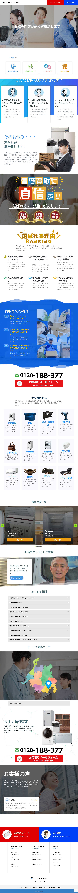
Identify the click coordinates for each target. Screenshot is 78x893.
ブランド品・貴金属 (15, 859)
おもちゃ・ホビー (14, 866)
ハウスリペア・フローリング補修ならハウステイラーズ (59, 862)
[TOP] (39, 825)
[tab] (39, 598)
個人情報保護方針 (52, 887)
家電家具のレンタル (57, 859)
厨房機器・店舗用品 (36, 861)
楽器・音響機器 (14, 857)
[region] (39, 69)
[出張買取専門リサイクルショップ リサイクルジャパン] (10, 2)
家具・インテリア (14, 854)
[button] (13, 68)
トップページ (19, 887)
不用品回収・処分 (56, 852)
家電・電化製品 (14, 852)
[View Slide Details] (39, 375)
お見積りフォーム (27, 887)
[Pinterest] (39, 881)
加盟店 (40, 887)
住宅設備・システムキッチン (37, 864)
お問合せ (35, 887)
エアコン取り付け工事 (57, 857)
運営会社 (59, 887)
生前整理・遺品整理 (57, 854)
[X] (35, 881)
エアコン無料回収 (56, 865)
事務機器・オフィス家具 (37, 859)
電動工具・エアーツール (37, 854)
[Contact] (42, 881)
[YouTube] (40, 881)
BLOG (45, 887)
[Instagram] (33, 881)
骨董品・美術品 (35, 852)
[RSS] (44, 881)
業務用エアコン (35, 857)
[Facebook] (37, 881)
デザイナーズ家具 (14, 861)
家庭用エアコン (14, 864)
